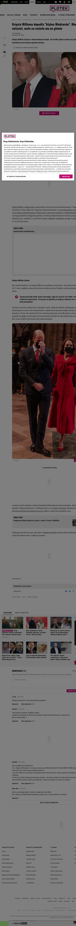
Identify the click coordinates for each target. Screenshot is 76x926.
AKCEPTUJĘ (66, 176)
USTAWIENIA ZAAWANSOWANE (16, 176)
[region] (38, 156)
